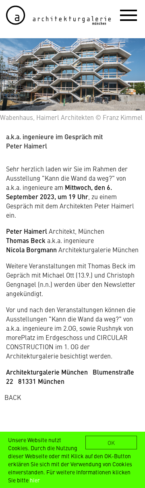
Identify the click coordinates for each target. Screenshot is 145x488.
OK (111, 443)
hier (35, 480)
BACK (12, 397)
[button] (128, 15)
